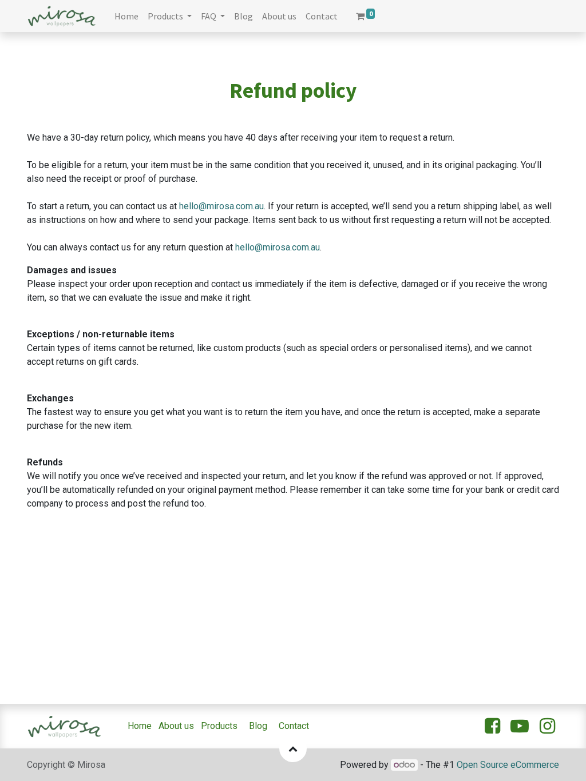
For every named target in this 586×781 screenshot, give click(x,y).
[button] (293, 748)
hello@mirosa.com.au (221, 206)
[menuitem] (126, 16)
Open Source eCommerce (508, 764)
